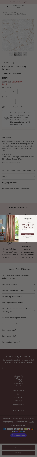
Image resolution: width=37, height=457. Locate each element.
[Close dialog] (36, 215)
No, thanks (27, 237)
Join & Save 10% (28, 234)
